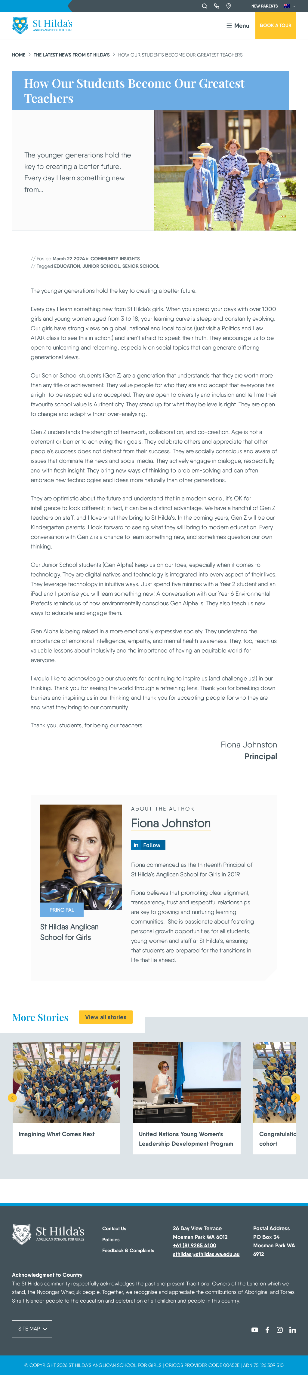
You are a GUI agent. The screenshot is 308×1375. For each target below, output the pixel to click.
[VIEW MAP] (229, 6)
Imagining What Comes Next (57, 1134)
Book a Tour (275, 25)
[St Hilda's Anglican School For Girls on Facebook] (267, 1329)
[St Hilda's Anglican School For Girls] (42, 26)
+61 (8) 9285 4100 (194, 1245)
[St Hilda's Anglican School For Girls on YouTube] (254, 1329)
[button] (237, 25)
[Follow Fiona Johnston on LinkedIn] (148, 847)
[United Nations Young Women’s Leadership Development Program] (187, 1082)
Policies (111, 1239)
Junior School (101, 266)
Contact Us (114, 1228)
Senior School (140, 266)
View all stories (106, 1017)
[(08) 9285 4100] (217, 6)
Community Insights (115, 258)
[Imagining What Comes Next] (66, 1082)
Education (67, 266)
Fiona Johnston (171, 823)
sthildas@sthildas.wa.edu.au (206, 1254)
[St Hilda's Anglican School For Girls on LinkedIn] (292, 1329)
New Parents (264, 6)
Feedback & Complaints (128, 1250)
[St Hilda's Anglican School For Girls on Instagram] (280, 1329)
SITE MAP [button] (29, 1328)
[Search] (205, 6)
